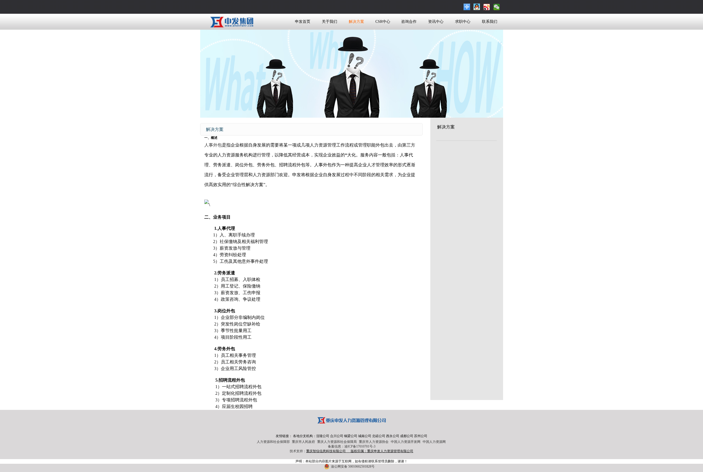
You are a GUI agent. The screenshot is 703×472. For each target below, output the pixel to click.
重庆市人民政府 (303, 442)
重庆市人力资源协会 (374, 442)
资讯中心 (435, 22)
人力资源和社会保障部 (273, 442)
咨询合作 (409, 22)
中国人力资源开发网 (405, 442)
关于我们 (329, 22)
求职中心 (462, 22)
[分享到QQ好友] (477, 7)
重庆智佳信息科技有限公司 (326, 451)
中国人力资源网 (434, 442)
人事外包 (213, 145)
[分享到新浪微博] (487, 7)
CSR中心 (382, 22)
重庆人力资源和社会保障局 (337, 442)
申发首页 (302, 22)
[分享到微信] (497, 7)
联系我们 (489, 22)
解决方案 (356, 22)
